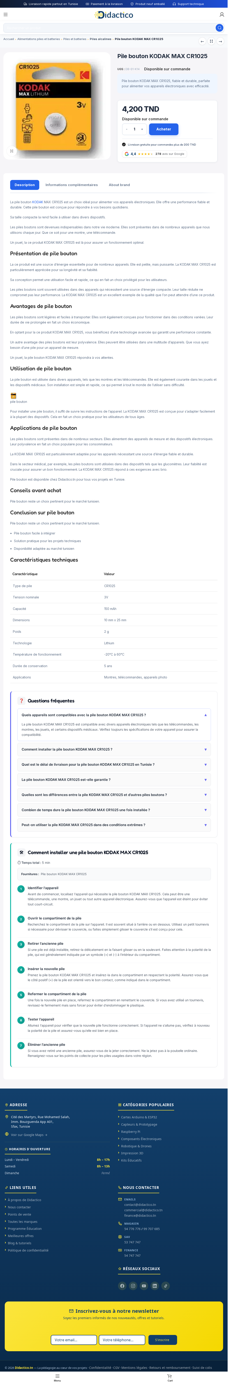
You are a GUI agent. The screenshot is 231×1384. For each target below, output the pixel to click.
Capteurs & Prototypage (139, 1124)
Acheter (163, 129)
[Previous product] (202, 41)
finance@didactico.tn (140, 1215)
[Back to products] (211, 41)
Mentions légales (134, 1367)
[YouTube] (144, 1286)
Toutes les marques (22, 1221)
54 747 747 (132, 1255)
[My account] (221, 14)
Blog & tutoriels (19, 1243)
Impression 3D (132, 1153)
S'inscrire (162, 1340)
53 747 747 (132, 1242)
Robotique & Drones (136, 1146)
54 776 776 (132, 1229)
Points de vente (19, 1214)
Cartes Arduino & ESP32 (139, 1117)
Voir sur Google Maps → (29, 1135)
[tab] (24, 185)
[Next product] (220, 41)
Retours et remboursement (169, 1367)
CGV (116, 1367)
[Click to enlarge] (12, 151)
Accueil (8, 39)
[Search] (219, 28)
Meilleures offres (21, 1236)
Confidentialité (100, 1367)
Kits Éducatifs (131, 1160)
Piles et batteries (74, 39)
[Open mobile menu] (5, 14)
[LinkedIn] (154, 1286)
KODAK (37, 202)
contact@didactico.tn (140, 1204)
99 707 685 (151, 1229)
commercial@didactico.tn (143, 1210)
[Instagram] (133, 1286)
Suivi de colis (202, 1367)
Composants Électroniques (141, 1139)
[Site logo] (114, 14)
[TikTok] (165, 1286)
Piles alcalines (100, 39)
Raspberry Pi (130, 1131)
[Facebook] (122, 1286)
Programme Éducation (25, 1228)
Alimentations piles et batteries (38, 39)
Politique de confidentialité (28, 1250)
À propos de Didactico (24, 1200)
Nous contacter (19, 1207)
